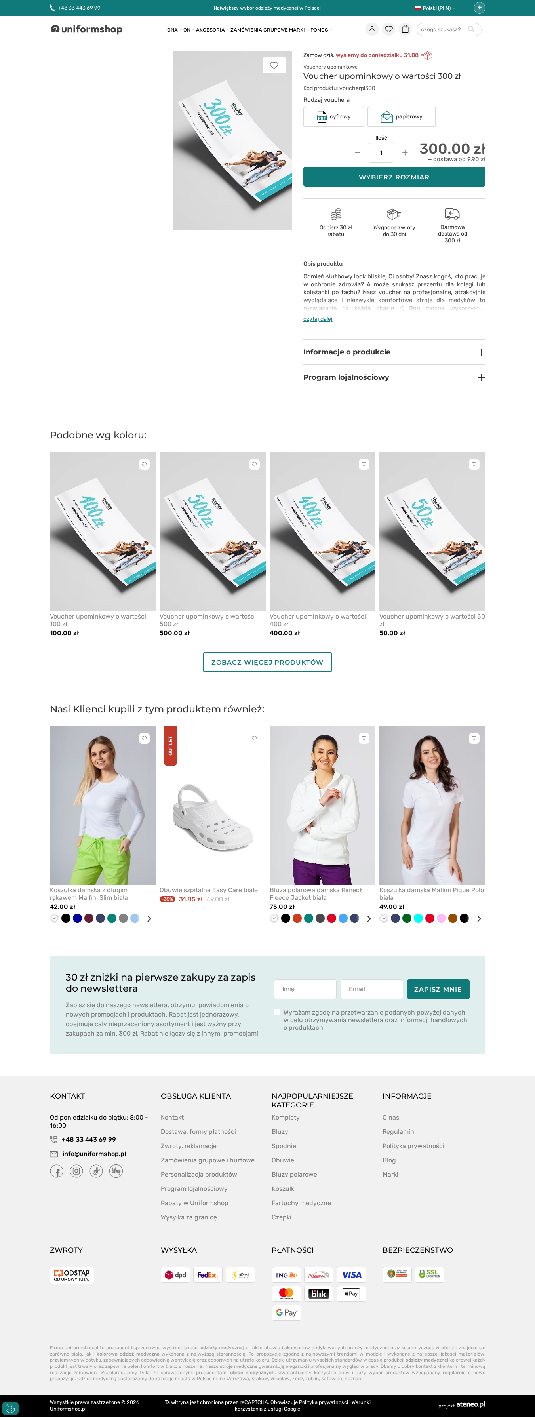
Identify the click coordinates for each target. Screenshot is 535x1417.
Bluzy (280, 1131)
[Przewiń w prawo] (146, 918)
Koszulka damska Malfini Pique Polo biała (431, 893)
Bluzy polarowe (294, 1174)
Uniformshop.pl (68, 1409)
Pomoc (319, 30)
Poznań (353, 1378)
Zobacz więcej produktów (267, 662)
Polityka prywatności (413, 1146)
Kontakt (172, 1117)
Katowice (331, 1378)
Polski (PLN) (437, 8)
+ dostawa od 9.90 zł (456, 159)
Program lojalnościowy (194, 1188)
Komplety (286, 1117)
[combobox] (449, 30)
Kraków (259, 1378)
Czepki (281, 1217)
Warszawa (237, 1378)
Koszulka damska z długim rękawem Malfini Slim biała (89, 893)
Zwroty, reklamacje (189, 1146)
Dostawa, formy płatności (198, 1131)
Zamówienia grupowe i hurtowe (208, 1160)
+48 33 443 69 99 (79, 8)
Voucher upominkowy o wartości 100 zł (98, 620)
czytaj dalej (318, 319)
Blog (389, 1160)
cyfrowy (340, 116)
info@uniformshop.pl (93, 1154)
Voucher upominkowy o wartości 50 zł (432, 620)
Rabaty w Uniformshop (194, 1203)
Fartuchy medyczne (301, 1203)
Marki (297, 30)
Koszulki (284, 1188)
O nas (391, 1117)
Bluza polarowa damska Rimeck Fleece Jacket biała (316, 893)
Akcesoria (210, 30)
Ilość (381, 138)
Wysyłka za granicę (189, 1217)
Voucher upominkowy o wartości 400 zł (318, 620)
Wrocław (280, 1378)
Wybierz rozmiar (394, 177)
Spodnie (284, 1146)
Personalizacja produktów (199, 1174)
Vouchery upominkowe (330, 67)
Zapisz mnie (438, 989)
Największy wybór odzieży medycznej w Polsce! (267, 8)
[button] (394, 352)
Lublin (312, 1378)
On (186, 30)
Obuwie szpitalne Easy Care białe (209, 890)
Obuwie (283, 1160)
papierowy (409, 116)
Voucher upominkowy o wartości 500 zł (208, 620)
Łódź (297, 1378)
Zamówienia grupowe (259, 30)
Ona (172, 30)
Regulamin (398, 1131)
